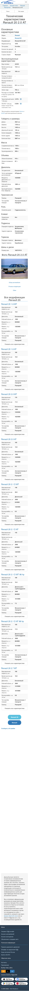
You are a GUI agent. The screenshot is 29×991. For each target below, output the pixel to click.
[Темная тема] (8, 971)
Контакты (4, 962)
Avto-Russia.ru (14, 989)
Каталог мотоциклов (7, 937)
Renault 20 (7, 7)
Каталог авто (14, 5)
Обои (14, 290)
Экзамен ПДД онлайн (7, 931)
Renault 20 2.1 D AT (9, 529)
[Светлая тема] (3, 971)
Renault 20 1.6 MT (9, 304)
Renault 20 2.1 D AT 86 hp (12, 621)
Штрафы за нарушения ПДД (9, 949)
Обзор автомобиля (14, 282)
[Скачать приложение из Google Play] (7, 983)
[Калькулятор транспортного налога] (20, 99)
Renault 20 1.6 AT (9, 349)
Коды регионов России (8, 952)
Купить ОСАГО (5, 955)
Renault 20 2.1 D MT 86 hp (12, 574)
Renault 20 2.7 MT (9, 668)
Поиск (7, 11)
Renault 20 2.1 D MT (10, 484)
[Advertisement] (14, 801)
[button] (3, 269)
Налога (21, 111)
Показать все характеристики (14, 344)
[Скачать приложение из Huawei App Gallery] (21, 983)
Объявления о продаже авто (9, 939)
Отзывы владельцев (14, 286)
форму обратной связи (11, 916)
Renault (22, 5)
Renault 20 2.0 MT (9, 394)
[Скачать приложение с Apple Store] (7, 979)
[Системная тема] (12, 971)
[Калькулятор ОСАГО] (20, 104)
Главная (5, 5)
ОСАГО (3, 113)
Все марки (21, 11)
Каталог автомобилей (7, 934)
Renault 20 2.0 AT (9, 439)
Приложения (5, 965)
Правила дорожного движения (10, 947)
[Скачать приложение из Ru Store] (21, 979)
